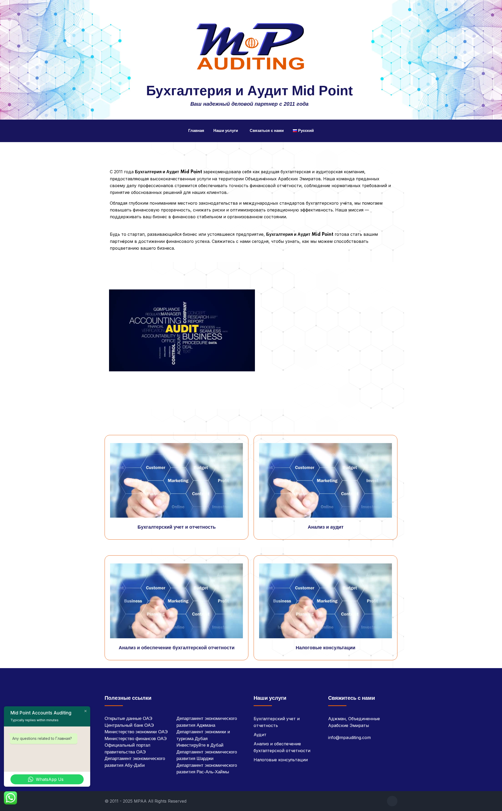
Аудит (260, 734)
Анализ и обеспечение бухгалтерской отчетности (177, 648)
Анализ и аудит (326, 527)
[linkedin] (392, 801)
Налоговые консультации (325, 648)
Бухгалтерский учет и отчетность (177, 527)
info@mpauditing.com (349, 737)
